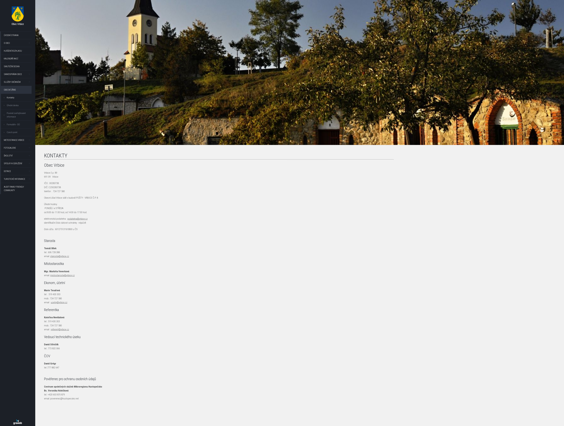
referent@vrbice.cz (60, 329)
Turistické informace (14, 179)
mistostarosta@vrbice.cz (62, 275)
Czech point (12, 132)
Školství (8, 155)
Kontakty (10, 97)
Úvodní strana (11, 35)
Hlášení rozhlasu (13, 51)
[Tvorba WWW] (17, 422)
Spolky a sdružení (13, 163)
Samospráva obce (13, 74)
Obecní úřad (10, 89)
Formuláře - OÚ (13, 124)
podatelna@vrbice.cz (77, 218)
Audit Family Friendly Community (14, 189)
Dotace (7, 171)
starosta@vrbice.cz (59, 256)
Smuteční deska (12, 66)
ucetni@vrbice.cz (59, 302)
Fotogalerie (10, 148)
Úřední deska (13, 105)
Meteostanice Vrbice (14, 140)
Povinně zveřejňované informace (16, 115)
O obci (7, 43)
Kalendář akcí (11, 58)
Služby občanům (12, 82)
